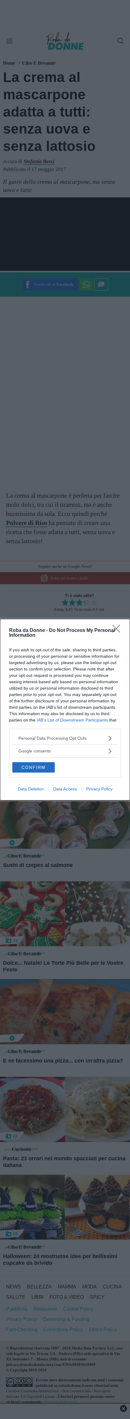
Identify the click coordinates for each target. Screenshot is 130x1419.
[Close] (118, 630)
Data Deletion (31, 788)
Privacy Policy (99, 788)
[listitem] (65, 738)
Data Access (65, 788)
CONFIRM (33, 767)
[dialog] (65, 709)
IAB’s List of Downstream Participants (72, 720)
